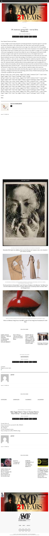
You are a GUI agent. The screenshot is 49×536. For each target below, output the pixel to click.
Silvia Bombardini (27, 34)
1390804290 (16, 399)
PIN (30, 36)
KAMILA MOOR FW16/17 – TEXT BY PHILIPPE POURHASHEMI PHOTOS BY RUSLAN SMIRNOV (6, 338)
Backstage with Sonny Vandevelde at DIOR (43, 343)
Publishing (27, 283)
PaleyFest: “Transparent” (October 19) (16, 462)
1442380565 (41, 399)
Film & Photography (21, 318)
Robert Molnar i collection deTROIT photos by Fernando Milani (18, 337)
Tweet (31, 283)
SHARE (22, 36)
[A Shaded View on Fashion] (24, 12)
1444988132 (28, 399)
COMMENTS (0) (16, 36)
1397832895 (4, 399)
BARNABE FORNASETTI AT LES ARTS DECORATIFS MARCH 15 (29, 463)
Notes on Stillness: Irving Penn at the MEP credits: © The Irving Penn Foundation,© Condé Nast (25, 321)
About (24, 525)
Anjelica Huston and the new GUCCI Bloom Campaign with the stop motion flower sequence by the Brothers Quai (6, 472)
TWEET (26, 36)
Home (20, 525)
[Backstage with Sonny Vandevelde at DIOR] (43, 337)
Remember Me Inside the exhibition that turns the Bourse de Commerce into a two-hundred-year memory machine (25, 250)
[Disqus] (24, 133)
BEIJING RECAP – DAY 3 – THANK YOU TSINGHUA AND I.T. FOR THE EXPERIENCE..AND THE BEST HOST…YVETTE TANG (30, 339)
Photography (21, 283)
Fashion (24, 27)
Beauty (7, 318)
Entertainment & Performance (24, 409)
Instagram (28, 318)
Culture (11, 318)
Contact (28, 525)
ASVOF (27, 359)
